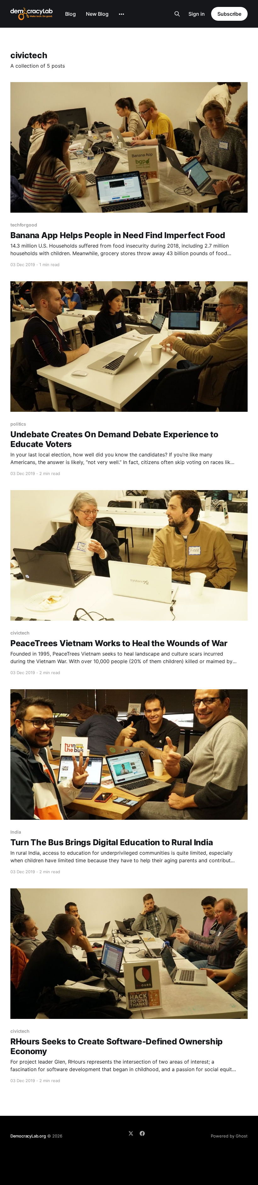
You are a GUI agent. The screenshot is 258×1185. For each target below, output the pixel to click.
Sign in (196, 14)
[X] (130, 1133)
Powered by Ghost (229, 1135)
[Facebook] (142, 1133)
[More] (121, 14)
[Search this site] (177, 14)
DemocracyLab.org (28, 1135)
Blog (70, 14)
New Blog (97, 14)
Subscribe (229, 14)
